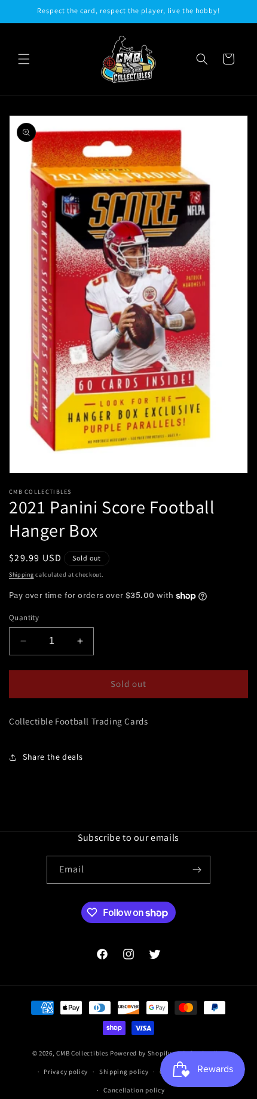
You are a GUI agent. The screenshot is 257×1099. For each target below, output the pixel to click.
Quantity (24, 617)
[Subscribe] (196, 870)
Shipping (21, 574)
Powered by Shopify (141, 1053)
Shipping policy (124, 1071)
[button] (24, 59)
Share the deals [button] (53, 756)
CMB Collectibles (83, 1053)
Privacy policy (66, 1071)
